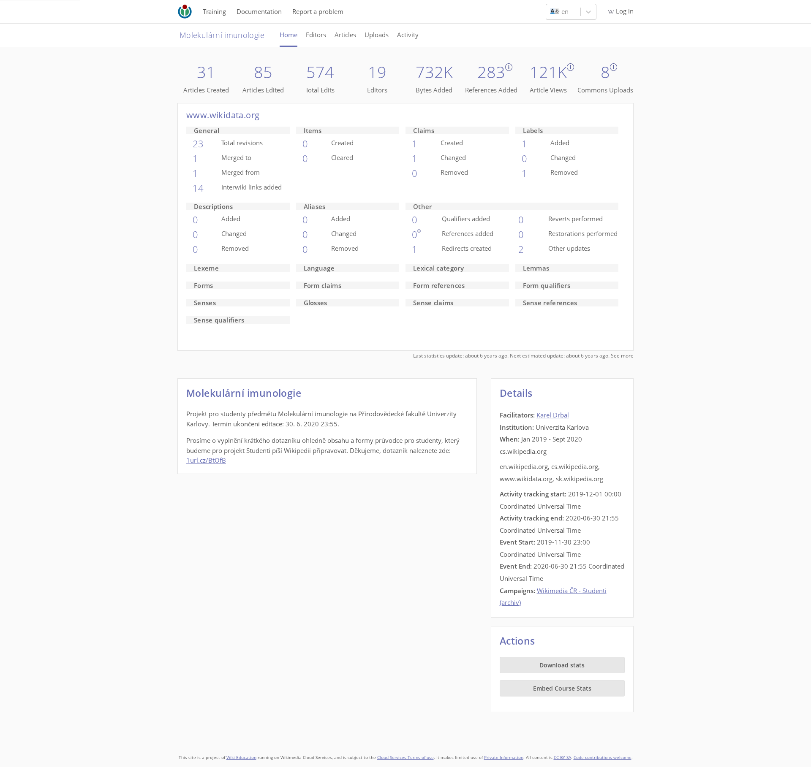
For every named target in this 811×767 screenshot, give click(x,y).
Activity (408, 34)
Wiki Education (241, 757)
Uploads (377, 34)
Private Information (503, 757)
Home (288, 34)
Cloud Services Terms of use (405, 757)
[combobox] (551, 12)
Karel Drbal (552, 415)
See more (622, 355)
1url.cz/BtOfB (206, 460)
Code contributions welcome (602, 757)
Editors (316, 34)
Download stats (562, 665)
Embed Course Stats (562, 688)
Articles (345, 34)
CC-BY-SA (562, 757)
